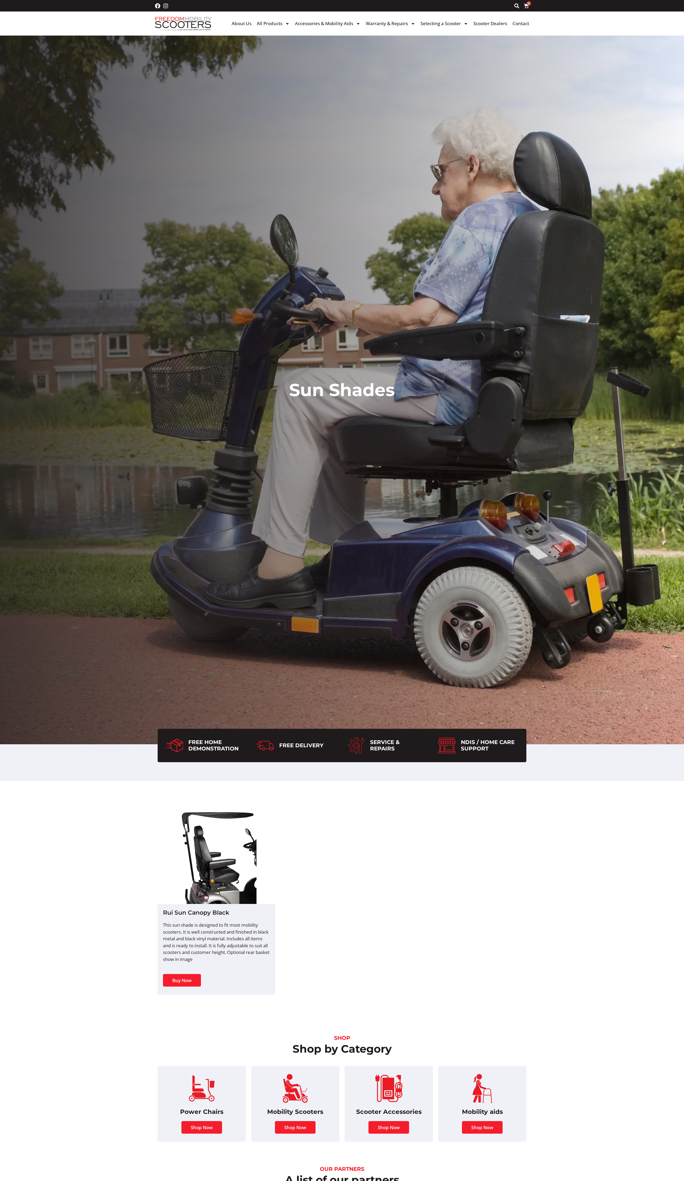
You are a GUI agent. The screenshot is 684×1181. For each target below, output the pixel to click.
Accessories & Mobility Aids (324, 23)
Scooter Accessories (389, 1111)
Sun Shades (342, 389)
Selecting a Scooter (441, 23)
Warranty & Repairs (387, 23)
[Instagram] (165, 6)
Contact (520, 23)
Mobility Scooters (295, 1111)
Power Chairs (201, 1111)
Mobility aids (482, 1111)
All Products (269, 23)
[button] (516, 5)
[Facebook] (157, 6)
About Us (241, 23)
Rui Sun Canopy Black (196, 912)
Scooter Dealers (490, 23)
